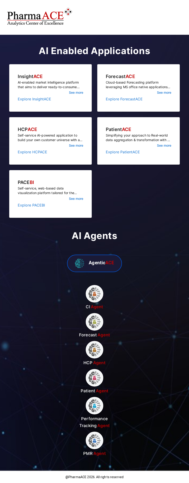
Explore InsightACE (34, 99)
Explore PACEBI (31, 205)
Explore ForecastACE (124, 99)
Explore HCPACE (32, 152)
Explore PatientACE (123, 152)
